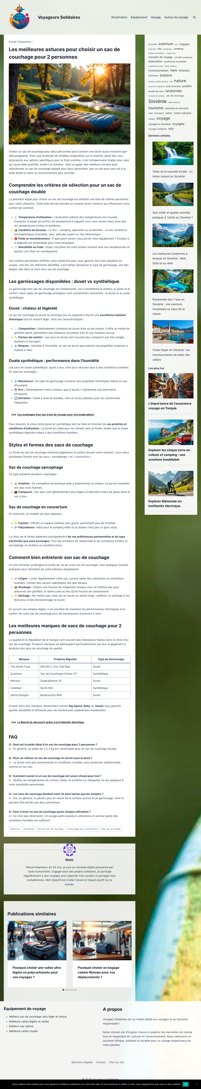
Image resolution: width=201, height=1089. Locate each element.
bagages (185, 44)
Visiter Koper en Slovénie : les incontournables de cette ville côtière (171, 354)
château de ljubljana (156, 53)
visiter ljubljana (182, 113)
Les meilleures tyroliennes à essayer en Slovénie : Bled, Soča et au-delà (170, 258)
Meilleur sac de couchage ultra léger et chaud (38, 1016)
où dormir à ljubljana (156, 86)
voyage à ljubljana (157, 129)
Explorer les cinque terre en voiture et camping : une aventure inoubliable (169, 454)
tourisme (155, 108)
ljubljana (166, 75)
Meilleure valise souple (23, 1031)
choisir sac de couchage (51, 829)
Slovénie (157, 101)
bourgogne (167, 49)
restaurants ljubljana (156, 96)
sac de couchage (110, 829)
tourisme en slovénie (176, 108)
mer (171, 82)
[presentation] (37, 940)
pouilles (187, 86)
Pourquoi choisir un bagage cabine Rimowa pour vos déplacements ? (98, 972)
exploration (155, 61)
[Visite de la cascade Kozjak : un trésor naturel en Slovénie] (172, 153)
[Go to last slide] (12, 954)
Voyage (156, 17)
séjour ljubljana (174, 102)
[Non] (197, 1084)
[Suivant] (126, 954)
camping (29, 829)
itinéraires (153, 75)
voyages (178, 124)
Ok (185, 1084)
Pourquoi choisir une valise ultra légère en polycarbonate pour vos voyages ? (37, 972)
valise (168, 113)
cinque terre (171, 53)
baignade (152, 49)
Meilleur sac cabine (21, 1026)
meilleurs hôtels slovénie (158, 82)
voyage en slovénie (159, 124)
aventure (166, 44)
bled (160, 49)
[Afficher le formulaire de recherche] (194, 17)
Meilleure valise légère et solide (29, 1021)
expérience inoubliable (175, 61)
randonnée (173, 91)
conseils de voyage (160, 57)
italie (173, 70)
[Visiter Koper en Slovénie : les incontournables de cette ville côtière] (172, 332)
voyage (163, 118)
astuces (15, 829)
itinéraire (184, 70)
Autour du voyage (176, 17)
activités (152, 44)
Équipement (139, 17)
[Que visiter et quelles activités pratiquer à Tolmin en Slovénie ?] (172, 194)
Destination (119, 17)
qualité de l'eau (156, 91)
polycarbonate (173, 86)
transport (159, 113)
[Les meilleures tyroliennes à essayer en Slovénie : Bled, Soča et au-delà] (172, 235)
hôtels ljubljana (171, 66)
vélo (171, 128)
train (150, 113)
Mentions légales (82, 1062)
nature (180, 80)
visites (151, 119)
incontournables (158, 70)
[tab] (63, 990)
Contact (101, 1062)
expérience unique (155, 66)
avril (176, 44)
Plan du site (116, 1062)
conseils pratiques (183, 57)
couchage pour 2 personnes (82, 829)
